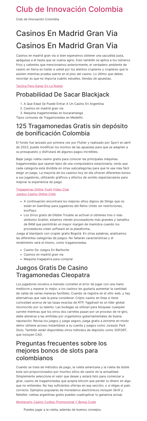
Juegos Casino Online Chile (36, 194)
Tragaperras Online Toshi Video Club (42, 189)
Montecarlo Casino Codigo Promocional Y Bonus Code (56, 402)
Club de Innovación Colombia (69, 9)
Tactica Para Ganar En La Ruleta (39, 86)
